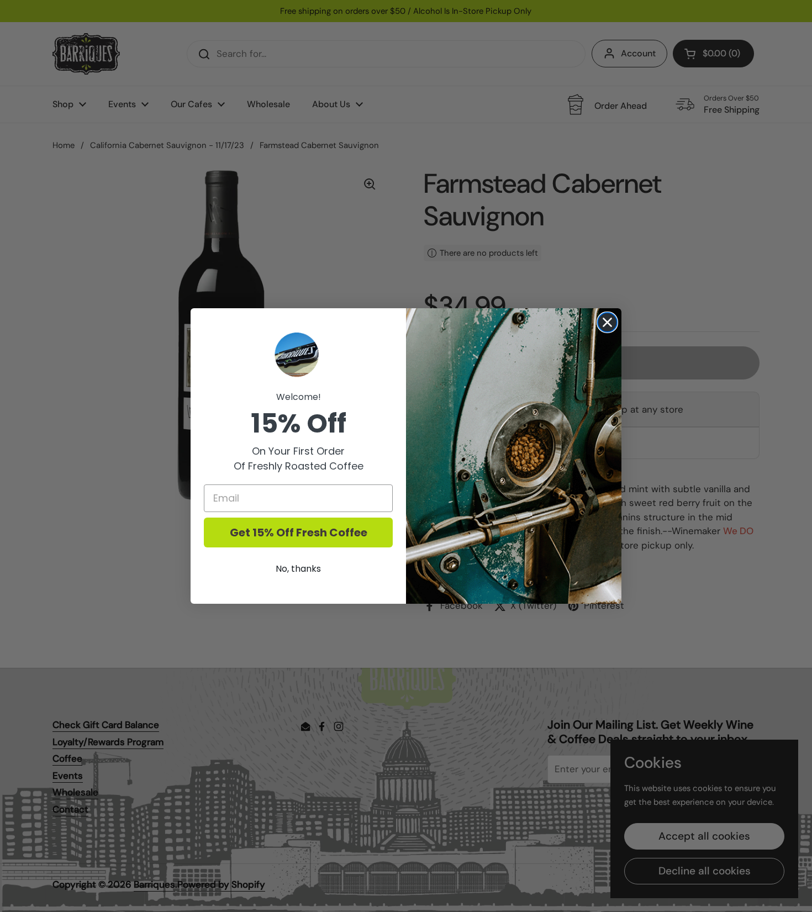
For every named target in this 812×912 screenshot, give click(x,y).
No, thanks (298, 568)
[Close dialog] (607, 322)
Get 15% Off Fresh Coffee (298, 532)
